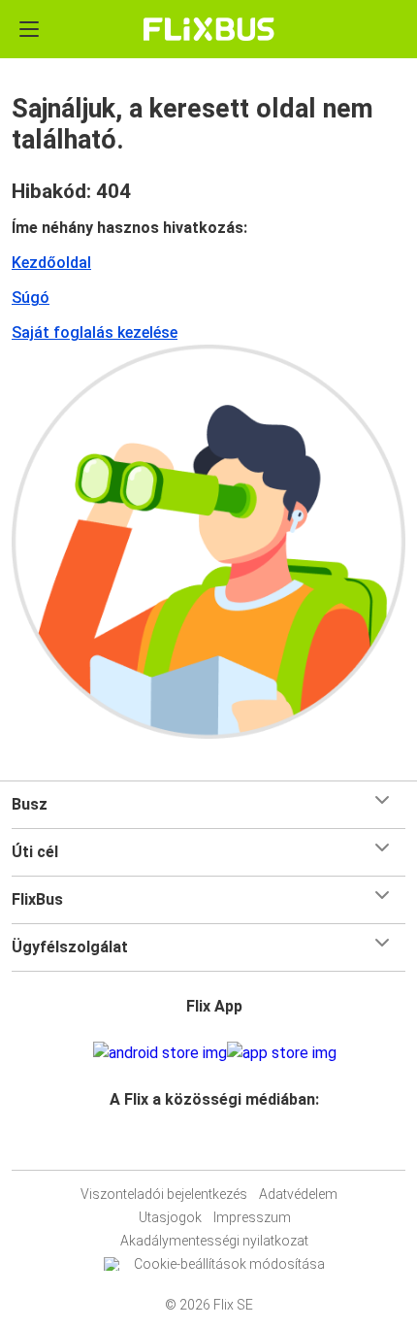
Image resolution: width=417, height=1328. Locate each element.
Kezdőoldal (51, 262)
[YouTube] (211, 1146)
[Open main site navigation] (29, 29)
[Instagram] (205, 1146)
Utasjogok (170, 1217)
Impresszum (252, 1217)
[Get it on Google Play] (160, 1053)
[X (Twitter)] (223, 1146)
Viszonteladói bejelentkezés (163, 1194)
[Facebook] (200, 1146)
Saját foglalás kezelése (94, 332)
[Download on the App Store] (282, 1053)
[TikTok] (229, 1146)
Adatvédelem (298, 1194)
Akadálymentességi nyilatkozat (214, 1240)
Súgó (30, 297)
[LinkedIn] (217, 1146)
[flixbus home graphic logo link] (209, 29)
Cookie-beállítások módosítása (229, 1264)
